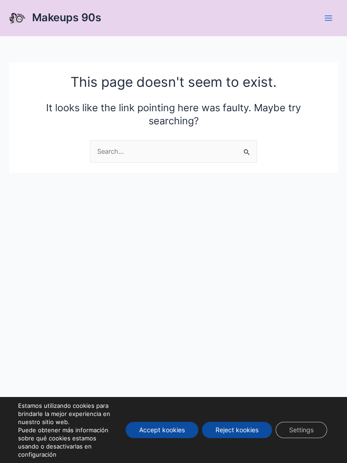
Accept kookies (162, 430)
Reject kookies (237, 430)
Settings (301, 430)
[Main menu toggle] (328, 18)
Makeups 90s (66, 17)
